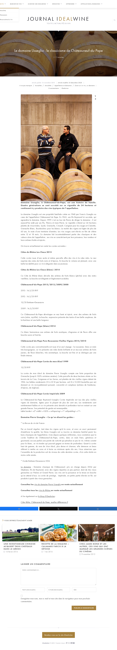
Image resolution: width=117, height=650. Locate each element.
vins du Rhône (45, 490)
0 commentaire (54, 88)
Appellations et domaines (63, 85)
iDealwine (64, 88)
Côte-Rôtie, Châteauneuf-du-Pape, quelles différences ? (44, 502)
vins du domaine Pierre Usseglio (47, 484)
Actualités (60, 57)
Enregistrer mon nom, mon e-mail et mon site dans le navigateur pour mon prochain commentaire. (55, 600)
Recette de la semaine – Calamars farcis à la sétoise (55, 546)
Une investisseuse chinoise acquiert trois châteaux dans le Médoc (20, 546)
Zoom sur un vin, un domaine (85, 85)
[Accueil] (54, 57)
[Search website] (114, 20)
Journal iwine (58, 18)
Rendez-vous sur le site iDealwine (58, 635)
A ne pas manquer (26, 85)
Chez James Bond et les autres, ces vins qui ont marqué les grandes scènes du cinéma (96, 548)
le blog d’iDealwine (46, 496)
